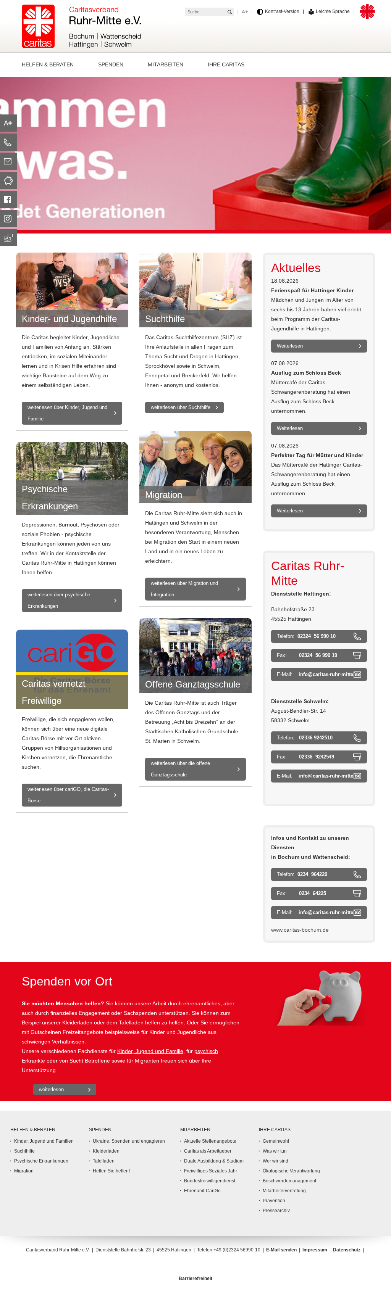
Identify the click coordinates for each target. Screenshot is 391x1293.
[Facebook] (8, 199)
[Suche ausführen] (229, 12)
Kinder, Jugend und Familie (150, 1051)
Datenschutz (346, 1250)
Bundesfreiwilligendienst (209, 1181)
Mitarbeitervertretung (284, 1190)
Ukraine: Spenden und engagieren (129, 1141)
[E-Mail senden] (8, 161)
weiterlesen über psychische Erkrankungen (58, 600)
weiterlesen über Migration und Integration (184, 588)
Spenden (100, 1129)
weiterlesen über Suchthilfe (180, 407)
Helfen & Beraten (32, 1129)
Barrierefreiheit (195, 1278)
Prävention (274, 1200)
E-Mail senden (281, 1250)
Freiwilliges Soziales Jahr (210, 1171)
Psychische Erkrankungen (41, 1161)
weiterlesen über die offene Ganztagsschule (180, 769)
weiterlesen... (53, 1089)
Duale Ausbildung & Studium (214, 1161)
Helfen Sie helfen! (111, 1171)
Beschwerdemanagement (289, 1181)
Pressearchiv (276, 1210)
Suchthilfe (24, 1151)
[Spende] (8, 180)
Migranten (147, 1061)
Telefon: (306, 636)
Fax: (307, 655)
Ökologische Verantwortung (291, 1171)
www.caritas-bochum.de (300, 930)
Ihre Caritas (275, 1129)
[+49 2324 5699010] (8, 142)
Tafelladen (131, 1022)
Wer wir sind (275, 1161)
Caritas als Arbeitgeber (207, 1151)
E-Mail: (318, 674)
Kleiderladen (77, 1022)
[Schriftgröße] (8, 123)
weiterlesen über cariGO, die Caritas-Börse (68, 794)
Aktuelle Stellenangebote (210, 1141)
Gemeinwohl (276, 1141)
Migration (24, 1171)
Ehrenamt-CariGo (202, 1190)
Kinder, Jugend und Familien (44, 1141)
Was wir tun (275, 1151)
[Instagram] (8, 218)
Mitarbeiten (195, 1129)
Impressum (314, 1250)
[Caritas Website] (81, 24)
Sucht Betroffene (89, 1061)
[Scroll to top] (377, 1279)
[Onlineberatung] (8, 237)
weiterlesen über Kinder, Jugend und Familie (67, 413)
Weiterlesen (290, 346)
